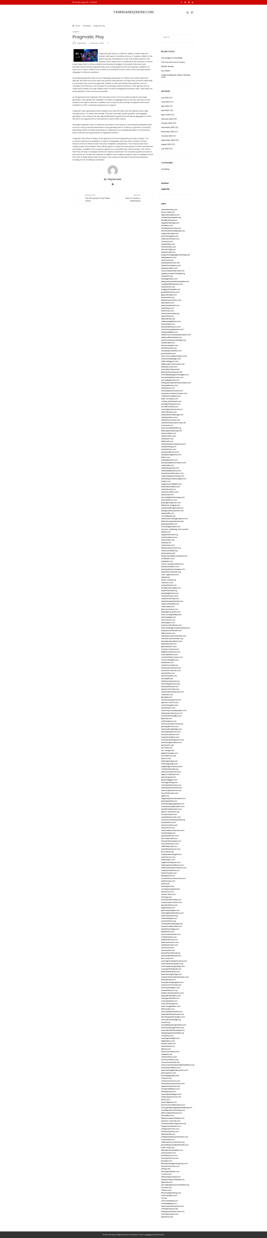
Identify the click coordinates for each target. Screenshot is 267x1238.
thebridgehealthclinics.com (172, 913)
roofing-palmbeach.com (171, 401)
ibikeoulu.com (166, 718)
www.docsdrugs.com (169, 1003)
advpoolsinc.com (168, 859)
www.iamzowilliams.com (171, 1067)
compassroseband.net (170, 889)
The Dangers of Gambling (171, 58)
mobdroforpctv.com (169, 596)
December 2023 (167, 127)
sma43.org (165, 1022)
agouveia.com (167, 1182)
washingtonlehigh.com (170, 1038)
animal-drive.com (168, 894)
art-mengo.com (167, 750)
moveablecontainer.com (171, 351)
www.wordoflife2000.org (171, 428)
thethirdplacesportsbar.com (173, 1083)
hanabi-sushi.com (168, 1043)
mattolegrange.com (169, 764)
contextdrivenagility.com (171, 716)
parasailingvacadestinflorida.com (174, 1145)
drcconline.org (167, 852)
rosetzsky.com (167, 694)
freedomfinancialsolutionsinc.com (175, 977)
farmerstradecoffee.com (171, 926)
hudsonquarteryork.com (171, 1097)
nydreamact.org (168, 287)
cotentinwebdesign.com (171, 359)
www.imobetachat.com (170, 934)
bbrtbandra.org (167, 297)
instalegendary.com (169, 279)
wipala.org (165, 577)
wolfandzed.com (168, 1046)
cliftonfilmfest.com (169, 412)
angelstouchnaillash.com (171, 484)
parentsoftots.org (168, 921)
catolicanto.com (168, 545)
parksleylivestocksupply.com (173, 569)
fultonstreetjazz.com (169, 345)
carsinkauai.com (167, 1139)
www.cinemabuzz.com (170, 1051)
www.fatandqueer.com (170, 987)
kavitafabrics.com (168, 822)
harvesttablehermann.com (172, 377)
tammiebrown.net (168, 756)
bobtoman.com (167, 311)
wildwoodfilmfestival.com (171, 337)
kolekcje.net (166, 542)
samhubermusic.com (169, 1214)
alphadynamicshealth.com (172, 1150)
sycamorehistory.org (169, 1059)
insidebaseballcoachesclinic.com (174, 1137)
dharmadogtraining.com (171, 1193)
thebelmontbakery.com (171, 265)
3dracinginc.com (168, 622)
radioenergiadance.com (171, 321)
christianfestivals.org (169, 769)
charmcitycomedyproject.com (174, 710)
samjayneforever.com (170, 1129)
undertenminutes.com (170, 239)
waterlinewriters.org (169, 915)
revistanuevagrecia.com (171, 700)
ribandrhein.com (168, 540)
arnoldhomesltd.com (169, 406)
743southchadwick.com (171, 396)
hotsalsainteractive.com (171, 228)
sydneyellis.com (167, 513)
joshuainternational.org (170, 953)
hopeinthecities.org (169, 590)
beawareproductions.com (172, 713)
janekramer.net (167, 745)
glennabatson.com (169, 646)
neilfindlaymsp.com (169, 846)
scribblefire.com (168, 558)
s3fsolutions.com (168, 388)
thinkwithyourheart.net (170, 420)
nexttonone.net (167, 947)
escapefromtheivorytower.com (174, 393)
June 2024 (165, 102)
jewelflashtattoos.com (170, 292)
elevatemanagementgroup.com (174, 1163)
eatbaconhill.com (168, 252)
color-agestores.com (170, 574)
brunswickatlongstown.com (172, 740)
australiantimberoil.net (170, 369)
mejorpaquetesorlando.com (172, 476)
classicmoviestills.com (170, 604)
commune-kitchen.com (171, 670)
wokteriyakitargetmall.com (172, 508)
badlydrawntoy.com (169, 939)
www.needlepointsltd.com (172, 1011)
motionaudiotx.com (169, 1195)
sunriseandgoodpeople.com (172, 804)
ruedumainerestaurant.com (172, 692)
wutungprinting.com (169, 782)
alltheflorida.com (168, 1134)
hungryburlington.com (170, 737)
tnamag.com (166, 897)
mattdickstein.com (169, 937)
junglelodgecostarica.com (171, 766)
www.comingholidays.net (171, 614)
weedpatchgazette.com (171, 454)
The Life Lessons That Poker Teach (97, 198)
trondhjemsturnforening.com (173, 1110)
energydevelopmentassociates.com (176, 382)
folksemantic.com (168, 436)
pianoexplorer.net (168, 1073)
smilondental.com (168, 489)
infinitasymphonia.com (170, 681)
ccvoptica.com (167, 1035)
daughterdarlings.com (170, 223)
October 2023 (167, 136)
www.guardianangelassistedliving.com (176, 1107)
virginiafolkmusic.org (169, 534)
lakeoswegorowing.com (171, 1177)
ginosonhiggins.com (169, 780)
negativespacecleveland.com (173, 798)
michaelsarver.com (169, 500)
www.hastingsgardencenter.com (174, 1070)
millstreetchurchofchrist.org (172, 1142)
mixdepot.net (166, 1054)
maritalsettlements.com (171, 785)
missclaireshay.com (169, 209)
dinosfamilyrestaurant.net (171, 372)
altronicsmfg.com (168, 249)
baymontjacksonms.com (171, 790)
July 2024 (165, 98)
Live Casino (165, 71)
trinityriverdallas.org (169, 550)
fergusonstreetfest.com (171, 1126)
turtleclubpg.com (168, 833)
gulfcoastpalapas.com (170, 910)
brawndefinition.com (169, 654)
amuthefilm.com (168, 673)
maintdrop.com (167, 308)
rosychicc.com (167, 582)
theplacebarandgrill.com (171, 854)
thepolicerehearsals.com (171, 630)
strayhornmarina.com (170, 649)
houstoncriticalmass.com (171, 625)
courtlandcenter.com (170, 844)
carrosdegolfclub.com (170, 380)
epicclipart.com (167, 303)
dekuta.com (166, 1049)
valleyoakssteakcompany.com (173, 867)
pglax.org (165, 796)
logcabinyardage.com (170, 929)
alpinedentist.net (168, 319)
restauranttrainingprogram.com (174, 518)
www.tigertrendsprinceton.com (174, 961)
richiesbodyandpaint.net (171, 217)
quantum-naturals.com (170, 1121)
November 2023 (167, 131)
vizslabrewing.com (168, 446)
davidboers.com (167, 931)
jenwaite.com (166, 1161)
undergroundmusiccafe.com (172, 1211)
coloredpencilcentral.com (172, 409)
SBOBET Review (167, 66)
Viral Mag (148, 1235)
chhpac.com (166, 1190)
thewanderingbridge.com (171, 729)
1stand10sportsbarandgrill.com (173, 478)
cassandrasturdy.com (170, 598)
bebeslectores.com (169, 367)
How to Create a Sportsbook (132, 198)
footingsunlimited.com (170, 998)
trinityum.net (166, 1078)
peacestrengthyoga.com (171, 974)
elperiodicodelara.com (170, 215)
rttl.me (164, 1198)
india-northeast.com (169, 399)
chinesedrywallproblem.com (173, 806)
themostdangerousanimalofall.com (175, 628)
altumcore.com (167, 892)
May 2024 (165, 106)
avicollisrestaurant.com (170, 849)
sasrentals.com (167, 494)
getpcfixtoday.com (169, 295)
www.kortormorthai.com (171, 985)
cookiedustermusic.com (171, 817)
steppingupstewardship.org (172, 1033)
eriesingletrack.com (169, 460)
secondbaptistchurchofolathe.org (175, 1185)
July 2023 (165, 148)
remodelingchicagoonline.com (173, 1025)
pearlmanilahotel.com (170, 305)
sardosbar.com (167, 439)
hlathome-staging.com (170, 505)
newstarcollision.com (169, 492)
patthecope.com (168, 881)
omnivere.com (167, 241)
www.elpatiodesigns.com (171, 1094)
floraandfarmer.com (169, 385)
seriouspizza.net (167, 886)
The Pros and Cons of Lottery (173, 62)
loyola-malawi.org (168, 580)
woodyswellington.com (170, 1089)
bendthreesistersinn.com (171, 809)
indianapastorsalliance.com (172, 865)
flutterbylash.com (168, 1153)
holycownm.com (168, 828)
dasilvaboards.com (169, 644)
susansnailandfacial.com (171, 955)
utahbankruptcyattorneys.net (173, 422)
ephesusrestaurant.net (170, 1086)
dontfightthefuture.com (171, 404)
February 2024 (167, 119)
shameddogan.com (169, 918)
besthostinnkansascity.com (172, 1206)
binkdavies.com (167, 662)
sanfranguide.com (168, 617)
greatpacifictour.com (170, 836)
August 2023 (166, 144)
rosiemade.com (167, 465)
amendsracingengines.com (172, 982)
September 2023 (168, 140)
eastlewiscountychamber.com (173, 636)
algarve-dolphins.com (170, 774)
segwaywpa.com (168, 907)
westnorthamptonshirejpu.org (173, 340)
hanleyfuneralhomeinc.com (172, 473)
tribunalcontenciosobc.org (172, 638)
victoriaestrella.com (169, 838)
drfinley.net (165, 1169)
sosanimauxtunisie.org (170, 313)
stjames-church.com (169, 702)
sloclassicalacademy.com (171, 641)
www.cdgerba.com (169, 1102)
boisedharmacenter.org (171, 572)
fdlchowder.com (168, 1009)
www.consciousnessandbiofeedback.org (177, 1065)
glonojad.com (166, 697)
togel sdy (165, 189)
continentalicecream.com (172, 657)
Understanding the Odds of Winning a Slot (175, 76)
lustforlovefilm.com (169, 676)
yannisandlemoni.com (133, 12)
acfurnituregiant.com (170, 236)
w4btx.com (165, 481)
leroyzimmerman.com (170, 1166)
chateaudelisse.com (169, 332)
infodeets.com (167, 225)
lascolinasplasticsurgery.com (173, 1017)
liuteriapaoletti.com (169, 801)
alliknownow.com (168, 633)
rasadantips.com (168, 244)
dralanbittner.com (168, 449)
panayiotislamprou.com (171, 327)
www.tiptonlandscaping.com (173, 1030)
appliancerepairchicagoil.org (173, 273)
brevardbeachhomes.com (172, 391)
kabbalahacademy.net (170, 486)
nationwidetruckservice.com (173, 830)
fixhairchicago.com (169, 873)
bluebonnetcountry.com (171, 300)
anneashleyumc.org (169, 990)
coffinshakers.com (168, 721)
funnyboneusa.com (169, 814)
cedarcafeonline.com (170, 233)
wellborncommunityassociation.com (176, 334)
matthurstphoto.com (170, 1131)
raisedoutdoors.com (169, 417)
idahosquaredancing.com (171, 430)
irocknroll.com (167, 425)
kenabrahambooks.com (171, 668)
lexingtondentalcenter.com (172, 510)
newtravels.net (167, 260)
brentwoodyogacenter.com (172, 1027)
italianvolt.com (167, 441)
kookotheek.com (168, 324)
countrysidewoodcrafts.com (172, 271)
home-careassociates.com (172, 564)
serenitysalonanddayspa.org (173, 231)
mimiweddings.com (169, 1203)
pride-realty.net (167, 1147)
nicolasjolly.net (167, 678)
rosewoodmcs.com (169, 1057)
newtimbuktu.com (168, 247)
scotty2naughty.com (169, 705)
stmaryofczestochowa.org (172, 724)
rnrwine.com (166, 1174)
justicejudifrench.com (170, 726)
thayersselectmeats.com (171, 902)
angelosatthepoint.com (171, 862)
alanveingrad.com (168, 777)
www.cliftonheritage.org (171, 1019)
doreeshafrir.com (168, 708)
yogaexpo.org (166, 561)
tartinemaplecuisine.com (171, 742)
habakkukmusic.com (169, 945)
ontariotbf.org (167, 276)
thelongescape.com (169, 761)
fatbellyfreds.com (168, 1091)
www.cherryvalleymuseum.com (174, 356)
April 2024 (165, 110)
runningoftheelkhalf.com (171, 969)
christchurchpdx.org (169, 665)
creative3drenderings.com (172, 924)
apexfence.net (167, 1217)
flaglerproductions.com (170, 652)
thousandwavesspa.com (171, 841)
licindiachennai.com (169, 220)
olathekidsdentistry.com (171, 470)
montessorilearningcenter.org (173, 1123)
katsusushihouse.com (170, 686)
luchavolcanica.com (169, 825)
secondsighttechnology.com (173, 497)
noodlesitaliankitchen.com (172, 284)
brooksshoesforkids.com (171, 899)
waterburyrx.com (168, 857)
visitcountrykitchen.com (171, 772)
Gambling (75, 32)
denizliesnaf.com (168, 876)
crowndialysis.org (168, 516)
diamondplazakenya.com (171, 1113)
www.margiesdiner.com (170, 1006)
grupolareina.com (168, 353)
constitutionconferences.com (173, 878)
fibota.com (165, 1099)
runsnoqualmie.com (169, 1001)
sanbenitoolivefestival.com (172, 601)
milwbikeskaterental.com (171, 788)
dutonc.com (166, 758)
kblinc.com (165, 457)
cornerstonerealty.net (170, 1062)
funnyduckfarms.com (170, 1158)
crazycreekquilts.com (170, 660)
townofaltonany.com (169, 793)
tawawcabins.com (168, 433)
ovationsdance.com (169, 537)
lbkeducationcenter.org (171, 548)
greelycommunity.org (170, 689)
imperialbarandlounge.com (172, 414)
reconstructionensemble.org (173, 820)
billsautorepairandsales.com (172, 1118)
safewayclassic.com (169, 268)
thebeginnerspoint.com (171, 612)
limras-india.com (168, 212)
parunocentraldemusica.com (173, 1105)
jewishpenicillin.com (169, 524)
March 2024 (166, 114)
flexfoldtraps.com (168, 979)
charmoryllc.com (168, 620)
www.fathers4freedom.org (172, 963)
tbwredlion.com (167, 1115)
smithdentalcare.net (169, 1209)
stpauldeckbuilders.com (171, 995)
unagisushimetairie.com (170, 289)
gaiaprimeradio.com (169, 753)
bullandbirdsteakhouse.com (172, 1014)
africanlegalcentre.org (170, 684)
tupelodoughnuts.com (170, 468)
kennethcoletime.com (170, 734)
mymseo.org (166, 1187)
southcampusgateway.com (172, 329)
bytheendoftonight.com (171, 588)
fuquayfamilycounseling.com (173, 1179)
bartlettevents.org (168, 348)
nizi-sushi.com (167, 748)
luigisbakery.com (168, 1041)
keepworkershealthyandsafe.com (175, 281)
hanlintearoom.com (169, 1155)
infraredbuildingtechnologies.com (175, 374)
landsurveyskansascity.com (172, 993)
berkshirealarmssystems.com (173, 444)
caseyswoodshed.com (170, 870)
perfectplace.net (168, 553)
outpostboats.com (168, 585)
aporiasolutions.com (169, 905)
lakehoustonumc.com (170, 942)
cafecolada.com (168, 606)
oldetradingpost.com (169, 361)
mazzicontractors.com (170, 1081)
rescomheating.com (169, 1201)
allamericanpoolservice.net (172, 521)
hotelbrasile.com (168, 343)
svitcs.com (165, 884)
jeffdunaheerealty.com (170, 971)
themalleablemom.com (171, 732)
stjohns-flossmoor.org (170, 812)
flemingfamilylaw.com (170, 1171)
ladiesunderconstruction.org (172, 364)
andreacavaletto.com (170, 566)
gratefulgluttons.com (170, 593)
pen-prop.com (167, 958)
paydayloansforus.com (170, 263)
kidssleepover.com (169, 257)
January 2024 (166, 123)
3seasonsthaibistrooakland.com (174, 556)
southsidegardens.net (170, 1075)
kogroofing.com (167, 316)
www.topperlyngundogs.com (173, 966)
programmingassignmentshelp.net (175, 255)
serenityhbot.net (168, 950)
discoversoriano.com (169, 609)
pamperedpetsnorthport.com (173, 462)
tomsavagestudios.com (170, 526)
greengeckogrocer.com (171, 502)
